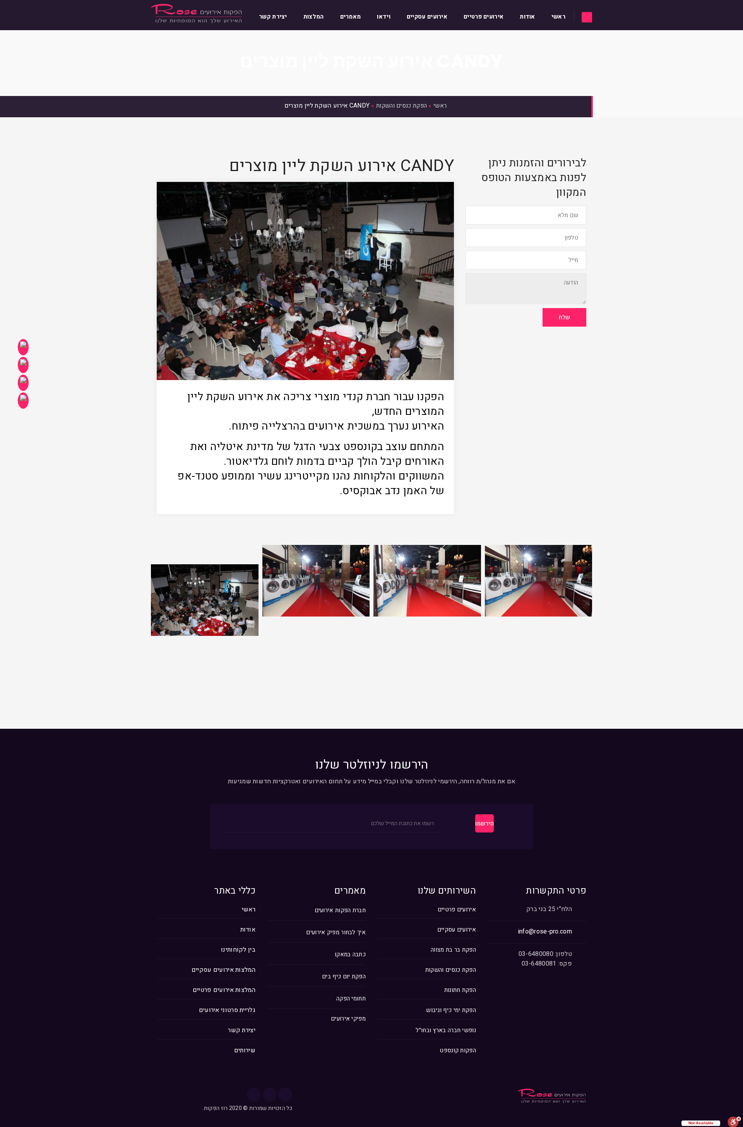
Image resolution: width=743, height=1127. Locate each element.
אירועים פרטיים (483, 16)
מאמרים (350, 16)
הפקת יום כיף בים (344, 977)
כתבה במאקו (350, 955)
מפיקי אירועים (348, 1019)
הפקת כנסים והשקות (401, 105)
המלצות (313, 16)
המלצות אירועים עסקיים (223, 970)
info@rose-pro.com (545, 931)
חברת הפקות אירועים (340, 910)
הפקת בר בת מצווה (453, 949)
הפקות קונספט (458, 1050)
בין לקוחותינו (238, 949)
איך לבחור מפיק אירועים (336, 932)
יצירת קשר (273, 16)
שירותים (244, 1050)
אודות (527, 16)
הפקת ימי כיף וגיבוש (451, 1010)
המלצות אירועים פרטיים (224, 990)
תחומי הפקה (351, 999)
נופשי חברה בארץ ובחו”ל (446, 1030)
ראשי (558, 16)
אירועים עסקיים (427, 16)
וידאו (383, 16)
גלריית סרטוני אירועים (227, 1010)
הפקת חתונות (460, 990)
